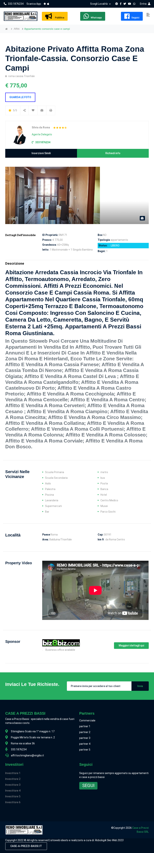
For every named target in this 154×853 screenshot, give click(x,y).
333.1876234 (15, 3)
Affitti (17, 28)
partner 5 (84, 749)
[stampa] (50, 110)
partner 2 (84, 732)
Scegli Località (99, 3)
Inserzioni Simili (41, 153)
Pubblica (59, 17)
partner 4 (84, 743)
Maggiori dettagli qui (131, 645)
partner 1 (84, 726)
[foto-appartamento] (41, 110)
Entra (143, 3)
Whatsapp (96, 17)
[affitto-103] (33, 110)
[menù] (148, 15)
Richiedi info (112, 153)
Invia (140, 686)
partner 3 (84, 737)
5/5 (15, 110)
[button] (88, 785)
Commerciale (87, 720)
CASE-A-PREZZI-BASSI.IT (26, 846)
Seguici (135, 17)
